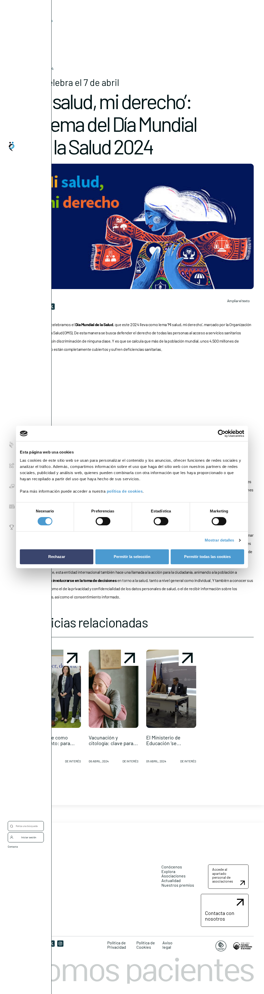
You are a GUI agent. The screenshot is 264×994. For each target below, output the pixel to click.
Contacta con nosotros (219, 916)
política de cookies (125, 491)
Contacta (13, 846)
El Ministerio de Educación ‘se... (163, 740)
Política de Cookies (145, 944)
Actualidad (171, 880)
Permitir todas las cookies (207, 556)
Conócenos (171, 866)
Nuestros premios (177, 885)
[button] (56, 708)
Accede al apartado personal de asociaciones (222, 875)
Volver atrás (43, 20)
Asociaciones (173, 875)
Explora (168, 871)
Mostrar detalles (219, 540)
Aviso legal (167, 944)
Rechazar (56, 556)
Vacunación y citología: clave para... (113, 740)
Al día (35, 28)
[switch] (103, 521)
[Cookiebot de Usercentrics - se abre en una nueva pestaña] (221, 433)
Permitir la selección (132, 556)
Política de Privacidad (116, 944)
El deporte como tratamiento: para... (53, 740)
